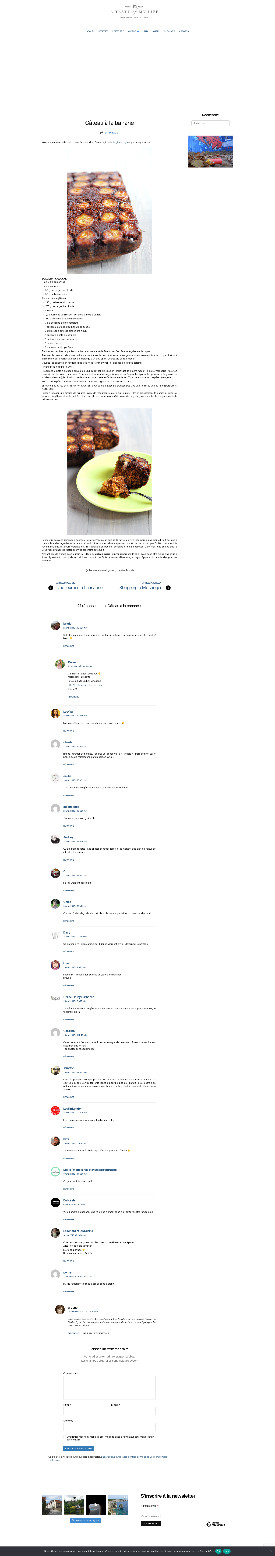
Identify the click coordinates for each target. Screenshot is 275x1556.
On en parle (169, 31)
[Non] (271, 1551)
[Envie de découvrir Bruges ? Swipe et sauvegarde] (52, 1505)
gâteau (112, 570)
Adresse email (150, 1506)
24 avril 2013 (111, 132)
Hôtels (155, 31)
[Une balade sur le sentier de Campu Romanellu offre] (118, 1505)
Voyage (132, 31)
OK (218, 1551)
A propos (184, 31)
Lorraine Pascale (125, 570)
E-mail (115, 1404)
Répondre (68, 646)
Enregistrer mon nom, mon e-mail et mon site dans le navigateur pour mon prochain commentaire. (110, 1438)
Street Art (118, 31)
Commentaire (72, 1373)
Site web (68, 1420)
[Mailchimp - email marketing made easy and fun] (215, 1526)
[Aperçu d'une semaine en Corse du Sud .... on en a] (96, 1505)
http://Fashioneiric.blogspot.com (85, 685)
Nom (67, 1404)
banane (93, 570)
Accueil (90, 31)
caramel (102, 570)
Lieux (145, 31)
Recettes (103, 31)
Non (227, 1551)
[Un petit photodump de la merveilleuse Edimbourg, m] (74, 1505)
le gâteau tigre (121, 142)
